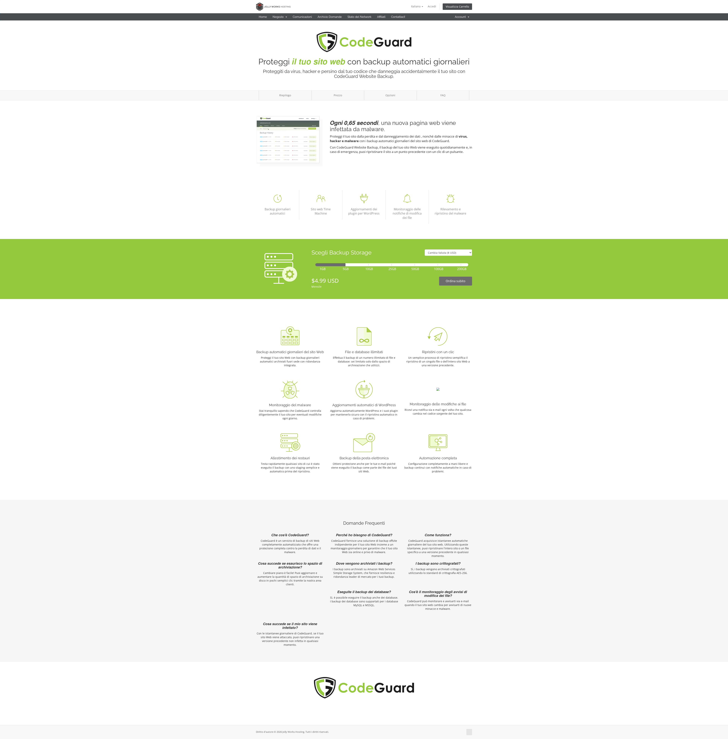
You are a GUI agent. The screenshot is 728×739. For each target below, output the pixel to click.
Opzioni (390, 95)
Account (461, 17)
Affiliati (381, 17)
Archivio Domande (330, 17)
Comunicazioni (302, 17)
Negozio (279, 17)
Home (263, 17)
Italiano (416, 6)
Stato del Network (359, 17)
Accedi (432, 6)
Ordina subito (455, 281)
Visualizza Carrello (457, 6)
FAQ (443, 95)
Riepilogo (285, 95)
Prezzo (338, 95)
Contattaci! (398, 17)
